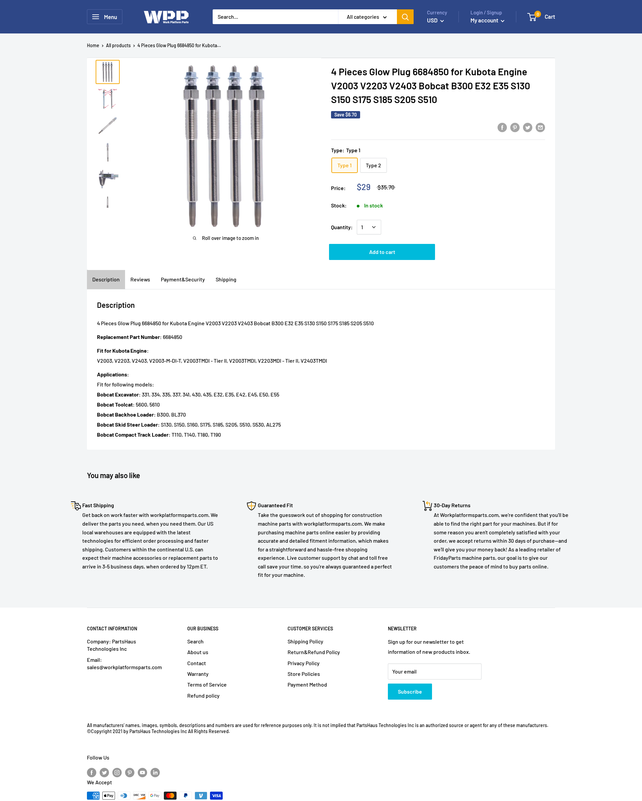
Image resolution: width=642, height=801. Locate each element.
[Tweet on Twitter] (527, 127)
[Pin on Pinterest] (515, 127)
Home (93, 45)
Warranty (198, 674)
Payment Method (307, 684)
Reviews (140, 279)
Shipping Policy (305, 641)
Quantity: (342, 227)
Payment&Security (183, 279)
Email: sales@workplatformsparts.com (124, 663)
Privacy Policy (304, 663)
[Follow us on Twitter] (104, 772)
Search (195, 641)
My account (484, 20)
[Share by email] (540, 127)
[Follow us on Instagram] (117, 772)
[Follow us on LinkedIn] (155, 772)
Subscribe (410, 691)
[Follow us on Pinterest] (129, 772)
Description (106, 279)
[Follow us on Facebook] (91, 772)
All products (118, 45)
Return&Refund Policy (314, 652)
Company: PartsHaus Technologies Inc (111, 645)
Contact (196, 663)
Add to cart (382, 252)
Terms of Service (207, 684)
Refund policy (203, 695)
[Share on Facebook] (502, 127)
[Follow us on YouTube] (142, 772)
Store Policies (304, 674)
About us (197, 652)
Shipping (226, 279)
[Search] (405, 16)
